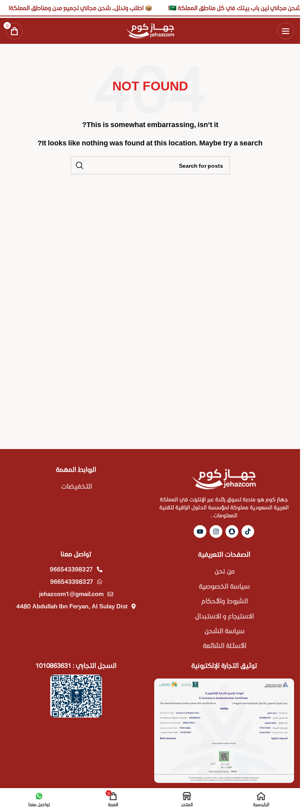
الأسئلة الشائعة (224, 645)
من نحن (224, 571)
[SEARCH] (80, 165)
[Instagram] (216, 531)
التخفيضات (76, 486)
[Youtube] (200, 531)
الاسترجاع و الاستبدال (224, 616)
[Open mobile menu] (285, 31)
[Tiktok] (247, 531)
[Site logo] (150, 29)
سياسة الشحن (224, 630)
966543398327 (71, 569)
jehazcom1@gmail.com (71, 593)
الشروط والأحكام (224, 600)
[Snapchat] (232, 531)
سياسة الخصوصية (224, 586)
